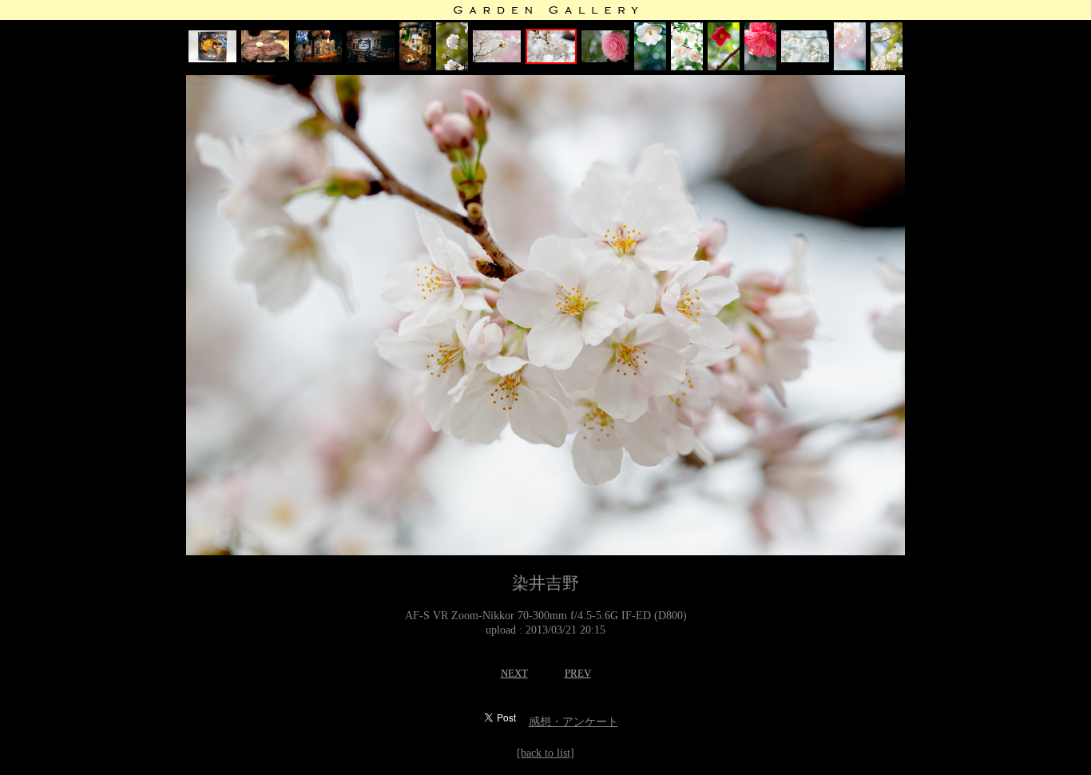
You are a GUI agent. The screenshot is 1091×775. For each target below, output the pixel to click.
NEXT (514, 673)
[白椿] (650, 67)
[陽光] (850, 67)
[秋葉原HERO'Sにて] (265, 59)
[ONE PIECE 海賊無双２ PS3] (212, 59)
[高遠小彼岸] (805, 59)
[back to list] (545, 753)
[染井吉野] (452, 67)
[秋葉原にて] (318, 59)
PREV (578, 673)
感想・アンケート (573, 722)
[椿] (605, 59)
